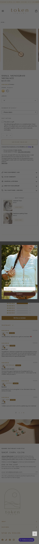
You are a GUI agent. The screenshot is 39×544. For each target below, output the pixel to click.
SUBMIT (19, 294)
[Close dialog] (35, 247)
